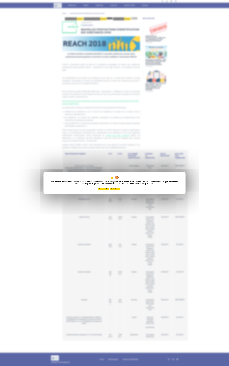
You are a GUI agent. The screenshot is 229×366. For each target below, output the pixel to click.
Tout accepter (103, 189)
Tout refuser (115, 189)
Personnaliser (125, 189)
